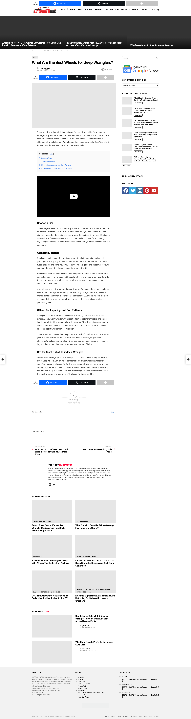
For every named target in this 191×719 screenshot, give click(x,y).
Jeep (49, 521)
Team (119, 716)
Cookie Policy (82, 688)
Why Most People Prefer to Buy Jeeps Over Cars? (94, 643)
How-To (98, 10)
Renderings (55, 592)
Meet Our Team (83, 697)
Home (72, 10)
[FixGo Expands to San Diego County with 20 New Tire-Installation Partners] (52, 546)
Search (157, 58)
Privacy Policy (82, 686)
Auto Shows (121, 10)
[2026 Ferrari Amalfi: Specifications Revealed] (159, 32)
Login (113, 412)
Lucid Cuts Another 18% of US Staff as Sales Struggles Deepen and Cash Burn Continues (94, 563)
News (79, 10)
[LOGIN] (158, 9)
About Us (81, 677)
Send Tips (81, 682)
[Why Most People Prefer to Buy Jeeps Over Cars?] (52, 652)
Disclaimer (81, 690)
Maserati (80, 590)
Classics (133, 10)
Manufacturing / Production (98, 590)
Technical (87, 592)
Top (64, 9)
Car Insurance (82, 521)
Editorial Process (84, 695)
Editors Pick (44, 592)
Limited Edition (39, 521)
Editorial (126, 716)
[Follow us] (152, 9)
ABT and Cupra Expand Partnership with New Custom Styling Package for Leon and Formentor (145, 160)
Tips (140, 716)
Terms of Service (84, 684)
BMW (34, 592)
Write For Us (148, 716)
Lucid (78, 557)
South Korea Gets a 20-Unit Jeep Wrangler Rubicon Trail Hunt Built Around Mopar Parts (48, 528)
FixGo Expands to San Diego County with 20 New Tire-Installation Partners (50, 562)
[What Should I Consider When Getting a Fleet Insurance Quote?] (95, 511)
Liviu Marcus (126, 677)
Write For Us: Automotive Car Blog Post (91, 693)
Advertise (81, 679)
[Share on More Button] (105, 77)
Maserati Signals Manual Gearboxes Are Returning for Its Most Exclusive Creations (95, 598)
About (113, 716)
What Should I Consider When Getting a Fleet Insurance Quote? (94, 526)
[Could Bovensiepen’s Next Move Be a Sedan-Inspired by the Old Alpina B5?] (52, 581)
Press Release (38, 557)
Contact (156, 716)
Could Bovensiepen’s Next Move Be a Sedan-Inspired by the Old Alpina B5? (50, 597)
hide (51, 154)
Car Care (109, 10)
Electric (89, 10)
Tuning (143, 10)
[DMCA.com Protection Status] (95, 708)
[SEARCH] (155, 9)
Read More (138, 103)
